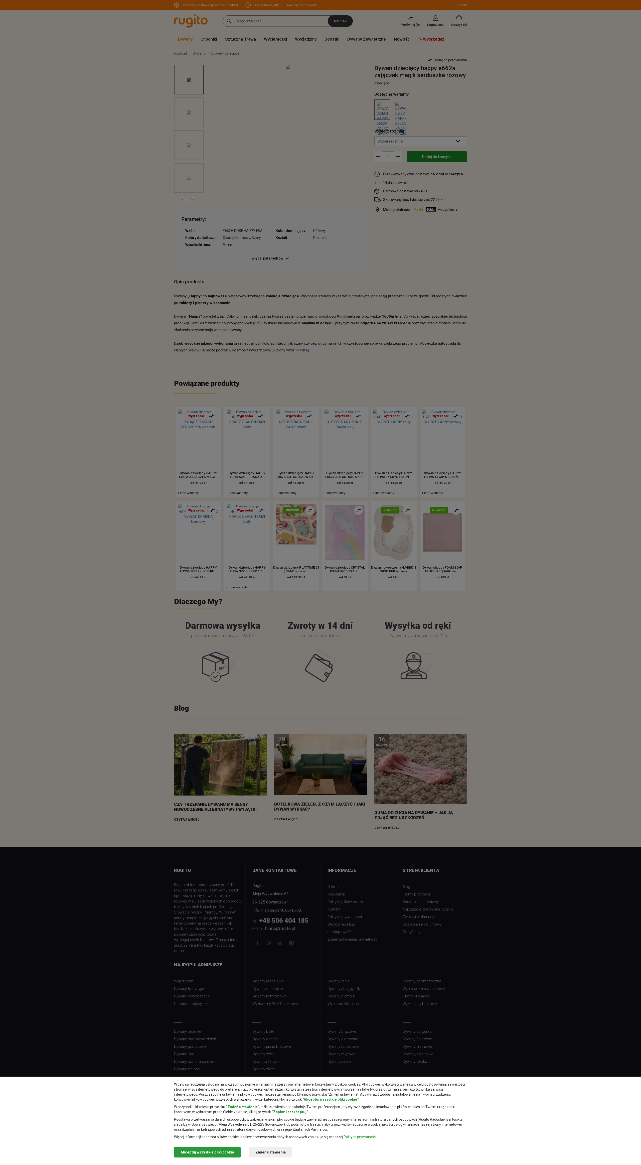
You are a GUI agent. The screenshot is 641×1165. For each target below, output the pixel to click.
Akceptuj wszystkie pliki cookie (207, 1152)
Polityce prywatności (360, 1137)
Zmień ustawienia (270, 1152)
